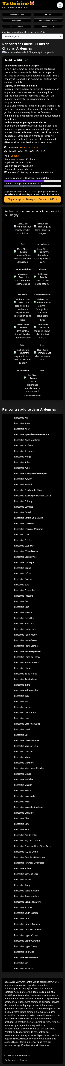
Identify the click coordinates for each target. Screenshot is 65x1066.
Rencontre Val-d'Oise (24, 951)
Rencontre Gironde (23, 612)
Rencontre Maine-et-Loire (26, 745)
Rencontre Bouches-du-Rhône (28, 490)
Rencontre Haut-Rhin (24, 623)
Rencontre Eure (21, 584)
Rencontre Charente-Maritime (28, 528)
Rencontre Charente (23, 523)
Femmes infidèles (48, 26)
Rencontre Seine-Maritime (26, 896)
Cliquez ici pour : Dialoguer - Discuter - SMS (31, 199)
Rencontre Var (21, 962)
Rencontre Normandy (24, 796)
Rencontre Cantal (22, 512)
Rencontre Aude (22, 467)
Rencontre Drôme (22, 573)
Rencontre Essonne (23, 579)
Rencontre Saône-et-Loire (26, 873)
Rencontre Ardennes (24, 451)
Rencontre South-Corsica (26, 912)
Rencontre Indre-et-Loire (26, 690)
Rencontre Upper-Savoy (25, 946)
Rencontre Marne (22, 757)
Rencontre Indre (22, 684)
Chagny (15, 155)
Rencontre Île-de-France (25, 673)
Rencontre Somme (23, 907)
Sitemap (23, 1060)
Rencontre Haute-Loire (25, 629)
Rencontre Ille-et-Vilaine (25, 679)
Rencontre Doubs (22, 567)
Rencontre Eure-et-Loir (25, 590)
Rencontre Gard (21, 601)
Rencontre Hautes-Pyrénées (27, 651)
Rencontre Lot (20, 734)
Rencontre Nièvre (22, 790)
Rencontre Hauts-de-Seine (26, 662)
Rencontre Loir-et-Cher (25, 712)
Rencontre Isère (22, 695)
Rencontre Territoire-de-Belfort (28, 929)
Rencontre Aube (22, 462)
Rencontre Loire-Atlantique (27, 723)
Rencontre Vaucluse (23, 968)
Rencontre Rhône (22, 868)
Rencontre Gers (21, 606)
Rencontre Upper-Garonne (27, 940)
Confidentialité (11, 1060)
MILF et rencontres (16, 26)
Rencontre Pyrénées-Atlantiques (29, 857)
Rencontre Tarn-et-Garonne (27, 923)
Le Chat (48, 14)
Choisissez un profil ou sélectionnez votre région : (24, 32)
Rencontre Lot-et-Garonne (26, 740)
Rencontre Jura (21, 701)
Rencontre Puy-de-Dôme (26, 851)
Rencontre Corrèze (23, 540)
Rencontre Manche (23, 751)
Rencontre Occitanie (24, 812)
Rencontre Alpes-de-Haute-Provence (31, 434)
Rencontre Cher (21, 534)
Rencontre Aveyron (23, 478)
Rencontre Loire (21, 718)
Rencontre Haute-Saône (25, 640)
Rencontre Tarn (21, 918)
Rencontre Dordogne (24, 562)
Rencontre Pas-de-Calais (25, 834)
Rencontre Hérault (23, 668)
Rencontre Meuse (22, 773)
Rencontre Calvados (23, 506)
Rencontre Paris (21, 829)
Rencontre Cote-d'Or (24, 545)
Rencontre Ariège (22, 456)
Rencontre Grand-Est (24, 617)
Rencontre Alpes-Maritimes (27, 439)
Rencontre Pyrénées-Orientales (29, 862)
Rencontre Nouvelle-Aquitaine (28, 807)
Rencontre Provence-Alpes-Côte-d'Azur (32, 846)
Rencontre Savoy (22, 885)
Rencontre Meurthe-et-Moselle (29, 768)
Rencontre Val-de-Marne (26, 957)
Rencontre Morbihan (24, 779)
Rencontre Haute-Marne (25, 634)
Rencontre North (22, 801)
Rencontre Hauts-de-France (27, 656)
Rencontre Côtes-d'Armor (26, 551)
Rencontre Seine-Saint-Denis (27, 901)
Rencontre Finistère (23, 595)
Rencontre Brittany (23, 501)
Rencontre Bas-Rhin (23, 484)
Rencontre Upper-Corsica (26, 935)
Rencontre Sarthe (22, 879)
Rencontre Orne (22, 823)
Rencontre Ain (21, 417)
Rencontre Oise (21, 818)
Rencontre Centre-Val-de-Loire (28, 517)
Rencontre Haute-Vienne (26, 645)
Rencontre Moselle (23, 784)
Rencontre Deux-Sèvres (25, 556)
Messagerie (16, 20)
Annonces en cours (17, 14)
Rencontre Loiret (22, 729)
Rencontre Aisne (22, 423)
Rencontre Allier (22, 428)
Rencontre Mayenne (24, 762)
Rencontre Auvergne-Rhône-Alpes (30, 473)
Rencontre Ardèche (23, 445)
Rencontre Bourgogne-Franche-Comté (32, 495)
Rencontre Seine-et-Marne (26, 890)
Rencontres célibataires (48, 20)
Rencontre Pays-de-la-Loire (27, 840)
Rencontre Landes (23, 706)
